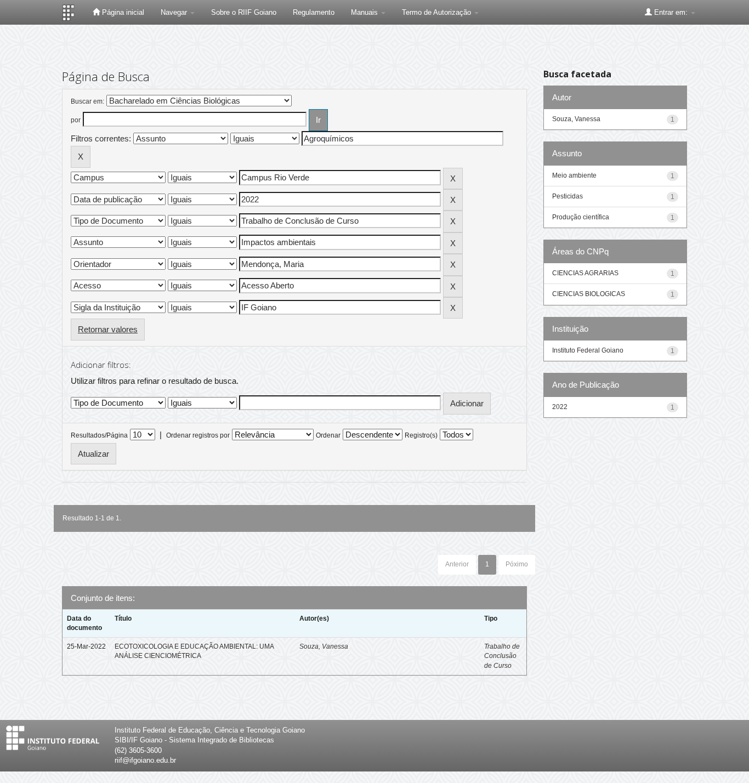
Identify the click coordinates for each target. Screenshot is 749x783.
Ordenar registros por (198, 435)
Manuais (365, 12)
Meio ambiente (574, 175)
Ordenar (328, 435)
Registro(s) (421, 435)
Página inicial (122, 12)
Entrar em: (671, 12)
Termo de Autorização (437, 12)
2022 (560, 407)
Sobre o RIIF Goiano (243, 12)
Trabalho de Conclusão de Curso (502, 656)
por (76, 120)
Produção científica (580, 217)
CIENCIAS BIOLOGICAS (588, 294)
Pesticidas (567, 196)
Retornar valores (108, 329)
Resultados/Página (99, 435)
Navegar (175, 12)
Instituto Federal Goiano (587, 350)
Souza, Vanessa (323, 646)
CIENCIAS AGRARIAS (585, 273)
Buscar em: (87, 101)
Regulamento (313, 12)
